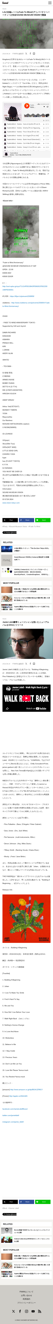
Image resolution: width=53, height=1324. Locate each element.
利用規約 (26, 1299)
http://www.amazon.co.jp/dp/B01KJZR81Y (26, 1090)
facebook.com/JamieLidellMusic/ (15, 1109)
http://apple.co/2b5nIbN (18, 1096)
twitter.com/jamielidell (10, 1115)
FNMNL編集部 (18, 54)
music (4, 9)
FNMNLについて (26, 1292)
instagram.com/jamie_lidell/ (13, 1122)
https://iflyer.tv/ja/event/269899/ (22, 296)
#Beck (4, 1208)
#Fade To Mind (34, 526)
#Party (5, 526)
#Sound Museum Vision (18, 526)
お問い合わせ (26, 1295)
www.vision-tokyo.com (11, 503)
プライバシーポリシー (26, 1303)
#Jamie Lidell (14, 1208)
